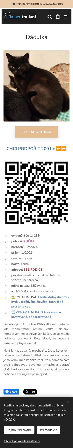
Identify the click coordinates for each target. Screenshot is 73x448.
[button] (49, 17)
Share (13, 391)
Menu (65, 17)
